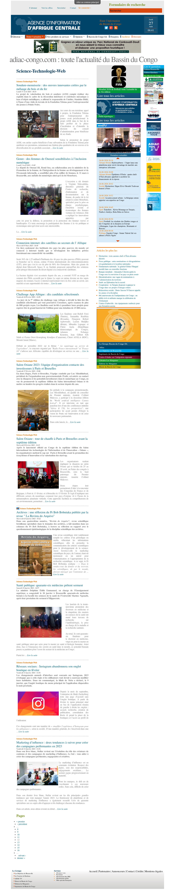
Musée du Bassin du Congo (23, 881)
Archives (126, 36)
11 (18, 837)
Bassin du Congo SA (97, 36)
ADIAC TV (18, 879)
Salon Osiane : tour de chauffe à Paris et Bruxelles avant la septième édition (52, 440)
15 (18, 847)
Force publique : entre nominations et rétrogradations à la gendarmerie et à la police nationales (119, 262)
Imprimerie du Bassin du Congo (25, 886)
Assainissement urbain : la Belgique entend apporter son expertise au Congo (119, 199)
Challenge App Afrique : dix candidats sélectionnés (47, 294)
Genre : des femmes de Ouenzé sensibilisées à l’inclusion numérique (51, 160)
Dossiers (137, 36)
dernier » (21, 858)
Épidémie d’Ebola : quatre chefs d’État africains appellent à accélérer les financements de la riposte (118, 176)
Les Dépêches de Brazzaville (24, 873)
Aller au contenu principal (87, 2)
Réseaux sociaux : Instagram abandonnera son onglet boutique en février (48, 668)
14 (18, 844)
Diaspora (114, 36)
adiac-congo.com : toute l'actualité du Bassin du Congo (83, 59)
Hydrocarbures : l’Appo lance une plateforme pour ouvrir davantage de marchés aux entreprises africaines (118, 165)
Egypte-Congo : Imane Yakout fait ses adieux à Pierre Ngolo (117, 234)
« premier (20, 821)
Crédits (139, 871)
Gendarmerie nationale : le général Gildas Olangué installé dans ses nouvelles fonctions (118, 267)
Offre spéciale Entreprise (64, 880)
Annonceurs (118, 871)
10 (18, 834)
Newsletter (59, 875)
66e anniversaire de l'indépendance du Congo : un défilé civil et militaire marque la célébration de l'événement (118, 298)
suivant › (22, 855)
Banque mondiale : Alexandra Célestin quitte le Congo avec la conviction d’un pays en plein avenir (118, 273)
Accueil (93, 871)
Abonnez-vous (60, 873)
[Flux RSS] (115, 28)
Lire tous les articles (110, 95)
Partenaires (104, 871)
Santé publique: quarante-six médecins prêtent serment (49, 585)
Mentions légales (154, 871)
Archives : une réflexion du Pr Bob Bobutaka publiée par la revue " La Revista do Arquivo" (52, 514)
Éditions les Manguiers (22, 884)
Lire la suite (58, 147)
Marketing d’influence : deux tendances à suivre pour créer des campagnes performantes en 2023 (52, 744)
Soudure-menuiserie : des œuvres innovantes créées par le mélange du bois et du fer (51, 87)
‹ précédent (22, 824)
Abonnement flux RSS (63, 876)
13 (18, 842)
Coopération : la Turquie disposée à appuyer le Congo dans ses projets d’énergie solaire (117, 286)
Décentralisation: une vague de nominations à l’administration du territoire (116, 278)
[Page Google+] (110, 28)
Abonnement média (62, 878)
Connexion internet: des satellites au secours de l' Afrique (51, 243)
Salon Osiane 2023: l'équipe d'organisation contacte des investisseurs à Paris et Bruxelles (50, 366)
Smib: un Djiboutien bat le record (112, 282)
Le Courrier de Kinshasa (22, 876)
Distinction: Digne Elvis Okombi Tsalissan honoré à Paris (119, 187)
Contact (130, 871)
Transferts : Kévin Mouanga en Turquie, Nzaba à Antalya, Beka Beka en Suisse (117, 210)
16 (18, 850)
